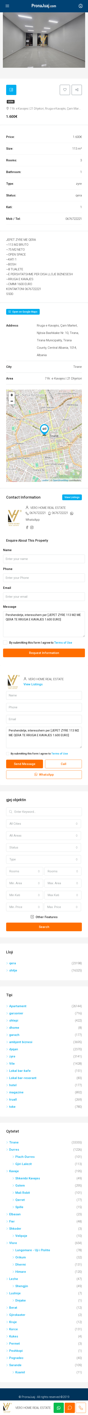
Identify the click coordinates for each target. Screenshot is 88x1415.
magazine (16, 1092)
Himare (20, 1272)
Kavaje (14, 1171)
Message (9, 607)
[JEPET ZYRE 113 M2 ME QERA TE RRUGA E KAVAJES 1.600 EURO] (44, 430)
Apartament (17, 1006)
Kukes (13, 1336)
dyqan (13, 1049)
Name (7, 550)
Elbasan (15, 1214)
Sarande (15, 1365)
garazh (14, 1035)
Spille (19, 1207)
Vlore (13, 1243)
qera (11, 102)
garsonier (16, 1013)
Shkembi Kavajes (27, 1178)
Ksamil (20, 1372)
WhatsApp (33, 520)
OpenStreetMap (60, 480)
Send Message (24, 764)
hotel (13, 1085)
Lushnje (15, 1293)
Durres (14, 1149)
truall (13, 1099)
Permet (14, 1343)
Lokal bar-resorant (22, 1078)
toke (12, 1107)
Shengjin (21, 1286)
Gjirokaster (17, 1315)
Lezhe (13, 1279)
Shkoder (15, 1228)
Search (44, 927)
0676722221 (37, 513)
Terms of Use (63, 642)
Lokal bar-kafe (20, 1071)
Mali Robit (22, 1193)
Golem (20, 1185)
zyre (12, 1056)
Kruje (13, 1322)
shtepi (13, 1020)
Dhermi (20, 1264)
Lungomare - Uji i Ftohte (32, 1250)
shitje (13, 970)
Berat (13, 1308)
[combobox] (43, 823)
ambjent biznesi (20, 1042)
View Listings (72, 497)
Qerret (20, 1200)
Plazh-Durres (25, 1157)
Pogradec (16, 1358)
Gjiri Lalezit (23, 1164)
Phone (7, 569)
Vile (12, 1063)
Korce (13, 1329)
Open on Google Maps (24, 311)
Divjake (20, 1300)
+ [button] (11, 395)
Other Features (46, 917)
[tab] (11, 90)
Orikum (20, 1257)
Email (7, 588)
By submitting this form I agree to (40, 642)
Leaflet (45, 480)
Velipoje (21, 1236)
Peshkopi (16, 1351)
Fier (12, 1221)
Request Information (44, 653)
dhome (14, 1028)
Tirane (14, 1142)
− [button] (11, 401)
